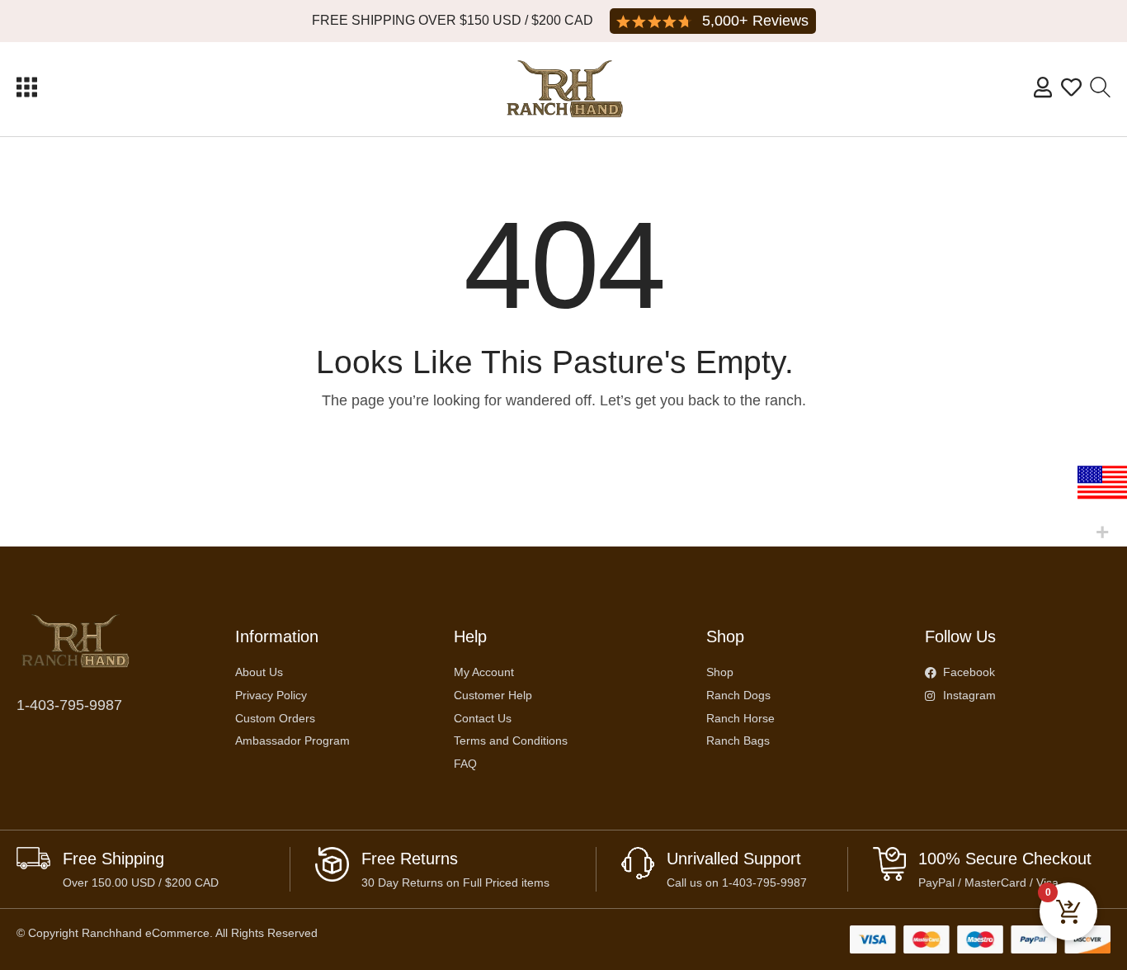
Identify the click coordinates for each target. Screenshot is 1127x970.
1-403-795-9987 (69, 705)
